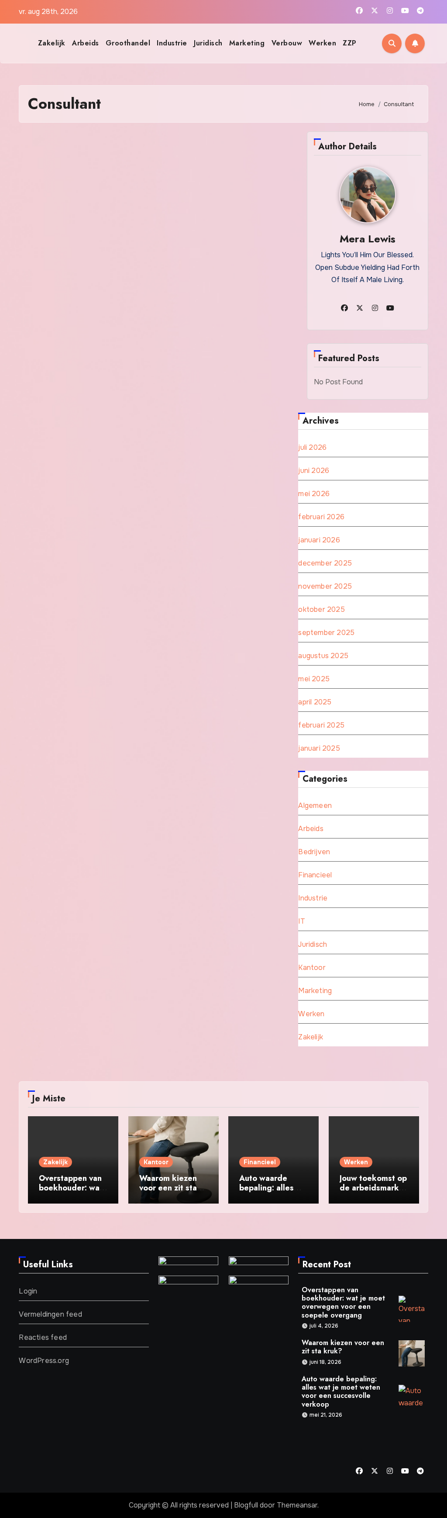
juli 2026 (312, 447)
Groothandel (128, 43)
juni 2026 (313, 470)
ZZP (350, 43)
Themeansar (297, 1505)
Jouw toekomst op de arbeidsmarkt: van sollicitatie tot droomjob (373, 1192)
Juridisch (208, 43)
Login (28, 1291)
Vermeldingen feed (50, 1314)
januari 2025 (319, 748)
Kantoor (311, 967)
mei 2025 (314, 678)
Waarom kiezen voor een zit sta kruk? (168, 1188)
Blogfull (246, 1505)
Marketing (247, 43)
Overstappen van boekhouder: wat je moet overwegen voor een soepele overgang (343, 1302)
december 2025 (325, 563)
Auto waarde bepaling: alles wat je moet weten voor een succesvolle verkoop (341, 1391)
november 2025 (325, 586)
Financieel (315, 875)
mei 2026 (314, 493)
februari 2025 (321, 725)
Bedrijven (314, 851)
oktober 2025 (321, 609)
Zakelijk (51, 43)
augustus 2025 (323, 655)
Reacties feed (43, 1337)
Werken (322, 43)
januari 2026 (319, 540)
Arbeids (85, 43)
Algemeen (315, 805)
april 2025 (314, 702)
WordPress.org (44, 1360)
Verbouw (287, 43)
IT (301, 921)
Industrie (172, 43)
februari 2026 (321, 516)
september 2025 (326, 632)
